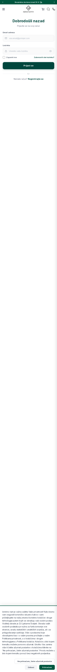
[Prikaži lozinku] (50, 51)
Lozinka (6, 45)
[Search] (48, 9)
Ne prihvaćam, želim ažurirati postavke (34, 661)
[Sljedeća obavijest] (54, 2)
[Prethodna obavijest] (2, 2)
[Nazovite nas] (53, 9)
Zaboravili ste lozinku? (44, 57)
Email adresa (9, 32)
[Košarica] (43, 9)
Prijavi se (28, 65)
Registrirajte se (35, 79)
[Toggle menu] (3, 9)
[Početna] (28, 9)
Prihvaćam (47, 667)
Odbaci (31, 667)
